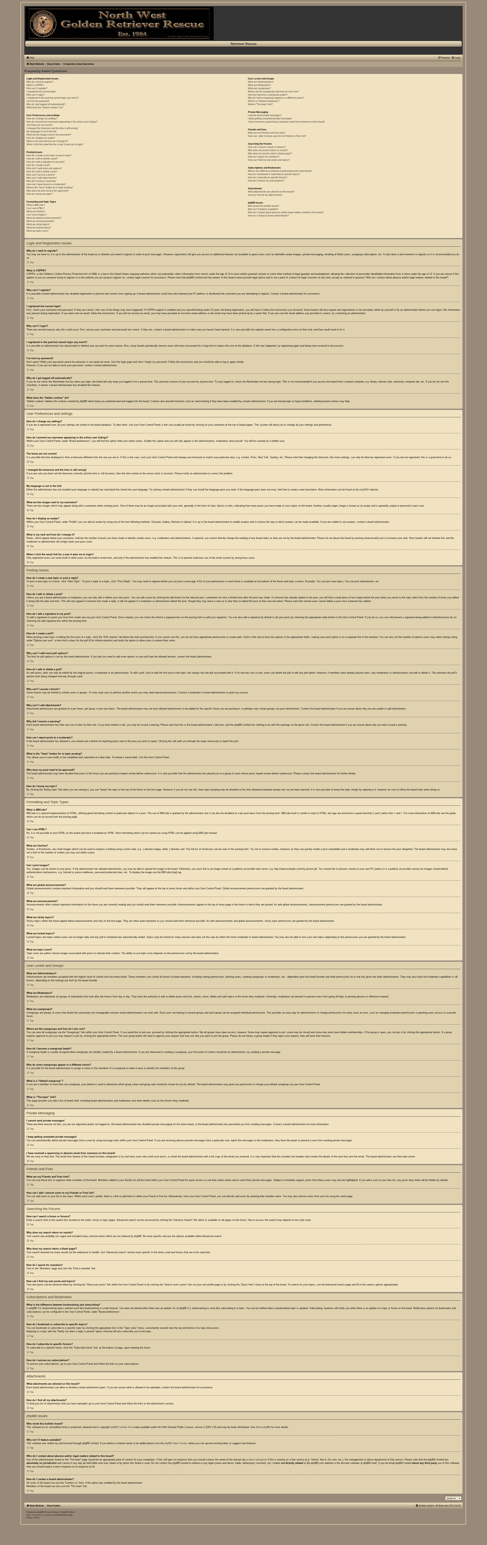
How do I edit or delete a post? (42, 158)
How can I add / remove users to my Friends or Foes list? (277, 136)
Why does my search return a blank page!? (270, 153)
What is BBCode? (35, 205)
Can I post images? (36, 214)
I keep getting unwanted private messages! (270, 118)
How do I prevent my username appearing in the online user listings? (61, 121)
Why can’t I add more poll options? (44, 168)
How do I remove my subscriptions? (266, 180)
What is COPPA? (35, 85)
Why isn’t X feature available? (263, 209)
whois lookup (255, 1459)
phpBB (363, 489)
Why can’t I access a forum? (40, 174)
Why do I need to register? (39, 82)
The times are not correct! (39, 125)
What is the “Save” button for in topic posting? (49, 187)
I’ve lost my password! (37, 101)
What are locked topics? (38, 227)
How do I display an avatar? (40, 138)
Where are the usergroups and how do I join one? (273, 91)
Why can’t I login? (35, 94)
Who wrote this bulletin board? (263, 206)
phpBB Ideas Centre (176, 1443)
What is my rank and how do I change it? (47, 141)
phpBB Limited (119, 1427)
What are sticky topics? (38, 224)
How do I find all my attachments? (265, 195)
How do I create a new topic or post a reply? (49, 155)
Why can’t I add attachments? (41, 178)
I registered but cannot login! (41, 91)
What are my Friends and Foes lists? (266, 132)
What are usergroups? (259, 88)
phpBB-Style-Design (64, 1515)
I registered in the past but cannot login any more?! (52, 98)
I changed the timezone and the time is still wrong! (52, 128)
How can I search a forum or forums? (267, 147)
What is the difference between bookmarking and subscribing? (280, 171)
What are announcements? (40, 221)
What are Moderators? (259, 85)
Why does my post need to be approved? (47, 190)
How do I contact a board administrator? (268, 215)
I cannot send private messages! (264, 115)
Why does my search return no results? (268, 150)
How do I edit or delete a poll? (41, 171)
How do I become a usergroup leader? (268, 94)
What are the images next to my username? (48, 134)
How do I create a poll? (38, 165)
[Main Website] (243, 23)
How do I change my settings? (41, 118)
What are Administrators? (261, 82)
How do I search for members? (263, 156)
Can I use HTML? (35, 208)
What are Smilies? (35, 211)
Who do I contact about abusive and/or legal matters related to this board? (286, 212)
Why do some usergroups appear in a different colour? (276, 98)
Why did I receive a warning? (41, 181)
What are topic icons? (37, 231)
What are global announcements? (43, 218)
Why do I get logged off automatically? (46, 104)
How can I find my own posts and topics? (269, 160)
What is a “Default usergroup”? (263, 101)
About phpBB (263, 1427)
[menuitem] (30, 57)
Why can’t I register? (36, 88)
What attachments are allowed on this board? (271, 191)
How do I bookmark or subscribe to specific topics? (274, 174)
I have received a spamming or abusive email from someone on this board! (286, 121)
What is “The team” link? (260, 104)
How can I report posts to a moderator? (46, 184)
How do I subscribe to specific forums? (267, 177)
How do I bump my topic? (39, 194)
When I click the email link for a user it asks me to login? (55, 144)
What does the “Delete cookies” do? (44, 107)
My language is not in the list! (41, 131)
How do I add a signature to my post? (45, 162)
